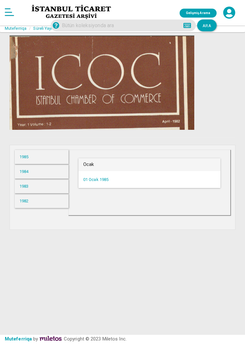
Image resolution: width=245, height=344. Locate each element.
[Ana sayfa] (9, 13)
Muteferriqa (18, 339)
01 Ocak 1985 (95, 179)
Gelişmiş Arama (198, 13)
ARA (207, 25)
